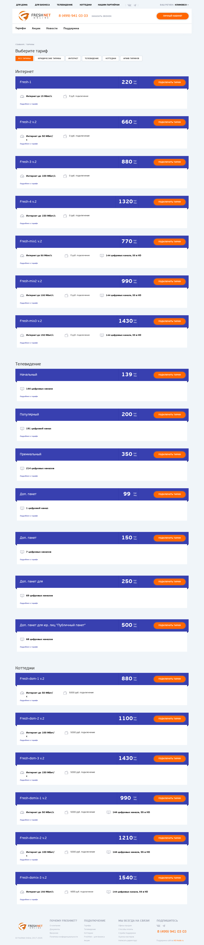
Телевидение (90, 929)
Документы (55, 929)
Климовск (181, 5)
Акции (36, 28)
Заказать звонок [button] (101, 16)
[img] (129, 5)
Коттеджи (88, 933)
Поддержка (71, 28)
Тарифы (20, 28)
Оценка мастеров (126, 937)
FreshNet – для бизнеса (94, 937)
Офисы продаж (125, 926)
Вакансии (54, 933)
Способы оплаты (125, 929)
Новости (51, 28)
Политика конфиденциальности (64, 937)
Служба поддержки (127, 933)
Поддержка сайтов (170, 941)
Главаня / (20, 44)
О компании (55, 926)
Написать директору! (127, 941)
